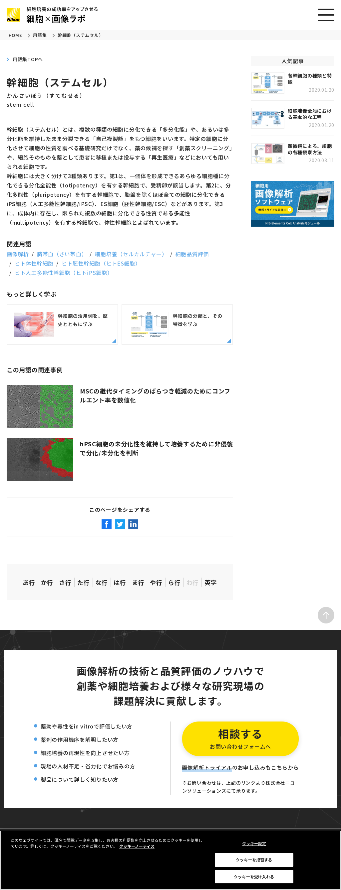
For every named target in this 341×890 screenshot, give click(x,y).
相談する (240, 738)
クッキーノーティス (137, 846)
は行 (120, 582)
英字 (210, 582)
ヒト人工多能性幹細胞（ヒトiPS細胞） (64, 273)
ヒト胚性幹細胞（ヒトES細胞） (101, 263)
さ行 (65, 582)
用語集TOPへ (28, 59)
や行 (156, 582)
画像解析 (18, 254)
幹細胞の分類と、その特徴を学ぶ (197, 319)
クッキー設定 (254, 843)
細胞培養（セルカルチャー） (131, 254)
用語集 (40, 35)
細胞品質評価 (192, 254)
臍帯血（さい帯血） (62, 254)
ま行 (138, 582)
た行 (83, 582)
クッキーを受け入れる (254, 876)
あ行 (29, 582)
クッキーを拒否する (254, 859)
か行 (47, 582)
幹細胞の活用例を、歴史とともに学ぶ (83, 319)
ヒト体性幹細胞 (34, 263)
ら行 (174, 582)
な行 (102, 582)
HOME (15, 35)
